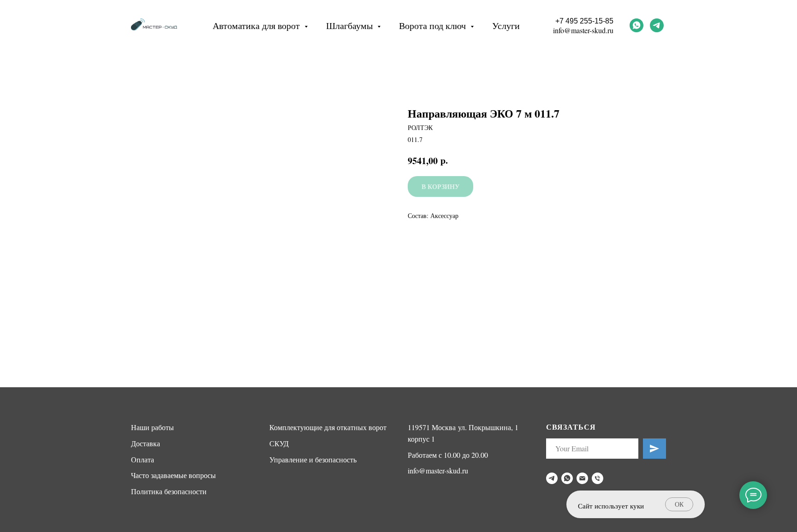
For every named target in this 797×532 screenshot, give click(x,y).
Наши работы (152, 427)
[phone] (597, 478)
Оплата (142, 459)
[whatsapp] (636, 25)
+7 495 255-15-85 (584, 21)
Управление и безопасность (313, 459)
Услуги (506, 25)
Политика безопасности (169, 491)
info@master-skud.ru (583, 30)
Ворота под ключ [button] (433, 25)
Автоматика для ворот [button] (257, 25)
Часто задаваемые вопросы (173, 475)
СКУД (279, 443)
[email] (582, 478)
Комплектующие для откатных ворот (328, 427)
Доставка (145, 443)
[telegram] (657, 25)
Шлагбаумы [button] (350, 25)
